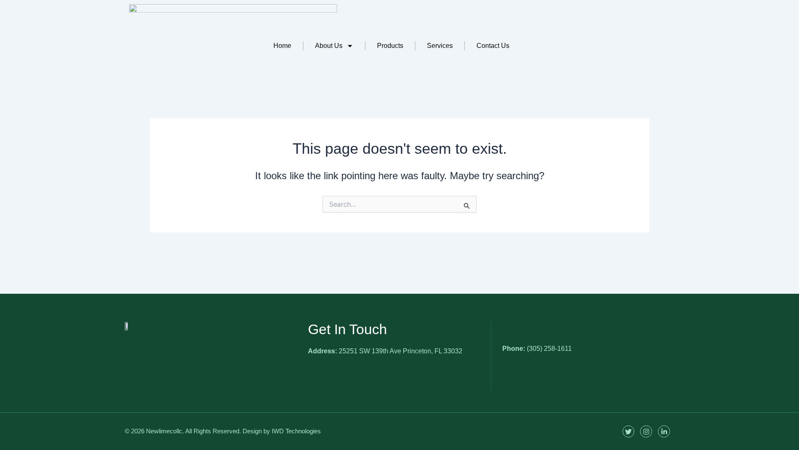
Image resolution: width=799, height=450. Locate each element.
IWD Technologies (296, 431)
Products (390, 45)
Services (440, 45)
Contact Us (492, 45)
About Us (328, 45)
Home (282, 45)
